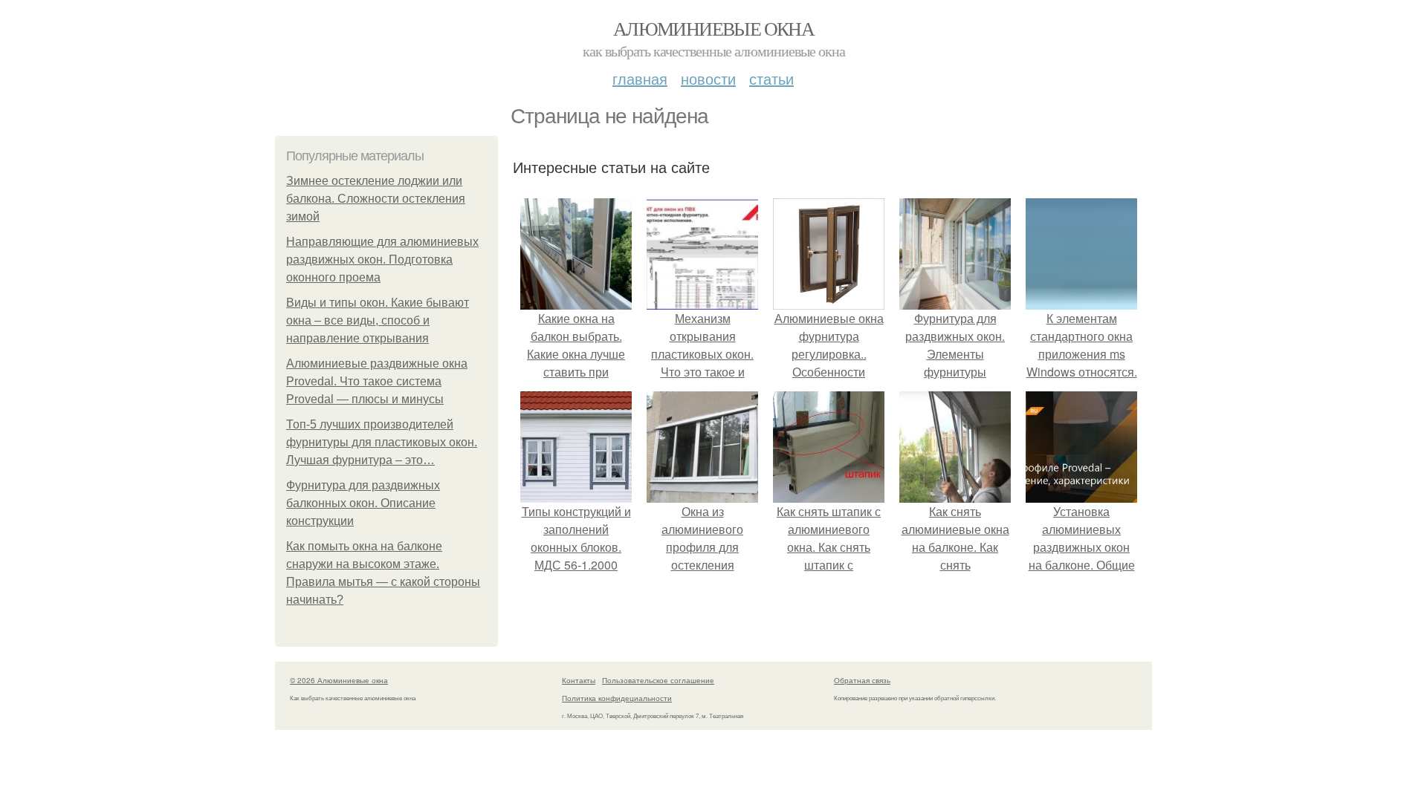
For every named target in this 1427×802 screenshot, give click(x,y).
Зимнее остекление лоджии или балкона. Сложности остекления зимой (375, 199)
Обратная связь (862, 680)
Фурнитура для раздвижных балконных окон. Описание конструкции (363, 503)
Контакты (578, 680)
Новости (708, 78)
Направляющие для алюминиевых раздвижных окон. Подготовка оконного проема (382, 259)
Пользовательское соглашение (658, 680)
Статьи (771, 78)
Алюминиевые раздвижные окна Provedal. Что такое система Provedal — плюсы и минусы (376, 381)
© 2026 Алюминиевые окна (339, 680)
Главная (639, 78)
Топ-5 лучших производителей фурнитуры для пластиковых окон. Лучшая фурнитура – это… (381, 442)
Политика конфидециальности (617, 698)
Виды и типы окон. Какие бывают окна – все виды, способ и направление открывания (377, 320)
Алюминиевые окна (713, 28)
